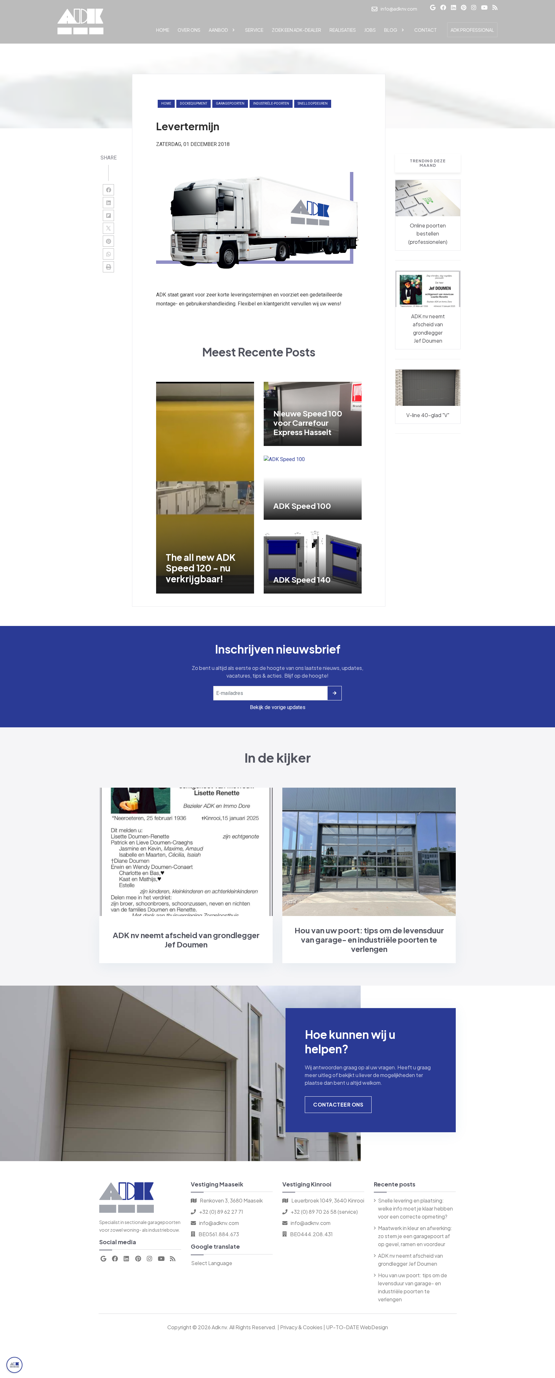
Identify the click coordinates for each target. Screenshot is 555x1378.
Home (166, 103)
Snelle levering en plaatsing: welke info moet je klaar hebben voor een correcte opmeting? (415, 1208)
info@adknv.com (219, 1223)
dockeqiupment (193, 103)
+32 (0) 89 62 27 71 (221, 1211)
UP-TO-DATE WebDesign (357, 1327)
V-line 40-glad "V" (427, 415)
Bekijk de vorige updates (277, 707)
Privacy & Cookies (301, 1327)
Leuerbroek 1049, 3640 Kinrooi (327, 1200)
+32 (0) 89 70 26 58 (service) (324, 1211)
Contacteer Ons (338, 1104)
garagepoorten (230, 103)
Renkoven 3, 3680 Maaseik (231, 1200)
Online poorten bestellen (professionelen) (427, 233)
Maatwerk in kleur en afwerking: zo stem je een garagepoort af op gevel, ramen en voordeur (415, 1236)
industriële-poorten (271, 103)
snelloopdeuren (313, 103)
